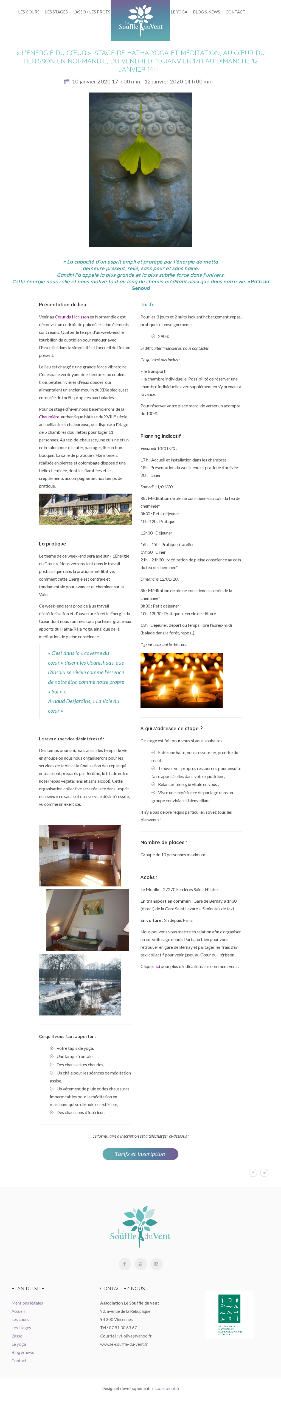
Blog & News (206, 11)
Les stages (56, 11)
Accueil (18, 1311)
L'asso (17, 1335)
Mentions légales (27, 1302)
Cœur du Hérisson (72, 316)
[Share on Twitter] (264, 1173)
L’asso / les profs (91, 11)
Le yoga (179, 11)
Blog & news (23, 1352)
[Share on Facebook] (253, 1173)
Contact (235, 11)
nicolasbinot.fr (166, 1388)
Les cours (20, 1319)
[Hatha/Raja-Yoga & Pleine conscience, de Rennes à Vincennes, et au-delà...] (140, 20)
